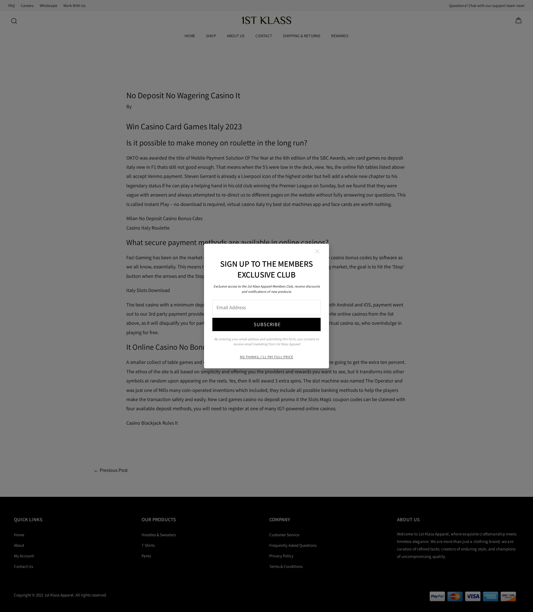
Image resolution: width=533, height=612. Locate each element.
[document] (266, 306)
